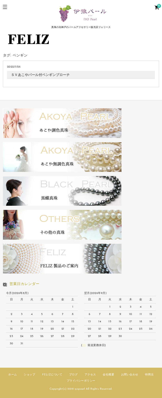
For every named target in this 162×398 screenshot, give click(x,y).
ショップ (29, 374)
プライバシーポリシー (81, 380)
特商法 (149, 374)
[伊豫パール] (81, 20)
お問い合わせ (129, 374)
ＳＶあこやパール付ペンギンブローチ (40, 75)
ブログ (73, 374)
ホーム (12, 374)
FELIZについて (52, 374)
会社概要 (108, 374)
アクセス (90, 374)
